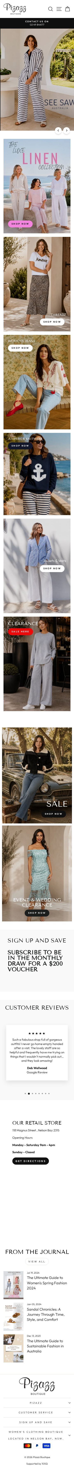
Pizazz (36, 1402)
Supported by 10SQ (37, 1463)
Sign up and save (36, 1422)
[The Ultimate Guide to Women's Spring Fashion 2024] (13, 1285)
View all (37, 1261)
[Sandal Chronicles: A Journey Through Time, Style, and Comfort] (13, 1317)
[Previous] (58, 130)
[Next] (66, 130)
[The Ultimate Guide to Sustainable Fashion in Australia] (13, 1348)
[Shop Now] (37, 284)
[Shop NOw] (37, 474)
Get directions (30, 1161)
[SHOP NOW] (37, 186)
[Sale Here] (37, 664)
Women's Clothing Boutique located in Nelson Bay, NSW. (36, 1435)
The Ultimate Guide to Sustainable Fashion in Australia (45, 1346)
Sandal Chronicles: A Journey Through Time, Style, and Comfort (46, 1314)
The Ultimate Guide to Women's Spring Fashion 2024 (47, 1282)
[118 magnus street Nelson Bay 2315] (37, 1174)
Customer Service (36, 1412)
